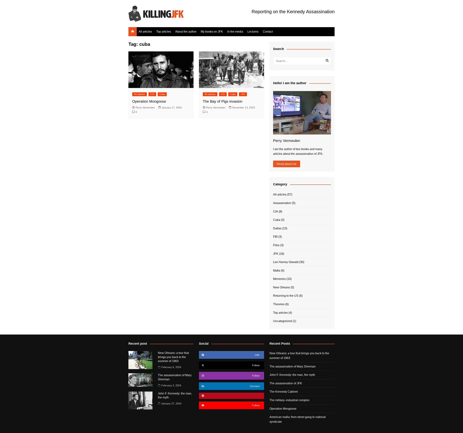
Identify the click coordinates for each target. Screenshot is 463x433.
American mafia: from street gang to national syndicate (297, 419)
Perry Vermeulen (145, 107)
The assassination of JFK (285, 383)
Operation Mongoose (149, 101)
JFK (243, 94)
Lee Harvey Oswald (285, 262)
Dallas (277, 228)
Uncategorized (282, 321)
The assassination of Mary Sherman (292, 366)
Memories (279, 278)
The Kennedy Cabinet (283, 391)
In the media (235, 31)
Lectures (252, 31)
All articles (145, 31)
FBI (275, 236)
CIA (152, 94)
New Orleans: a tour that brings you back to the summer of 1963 (173, 357)
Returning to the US (285, 295)
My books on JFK (212, 31)
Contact (268, 31)
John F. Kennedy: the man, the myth (292, 374)
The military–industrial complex (289, 400)
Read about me (286, 163)
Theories (278, 304)
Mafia (276, 270)
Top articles (163, 31)
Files (276, 245)
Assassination (282, 203)
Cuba (162, 94)
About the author (185, 31)
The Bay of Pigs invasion (222, 101)
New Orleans (281, 287)
